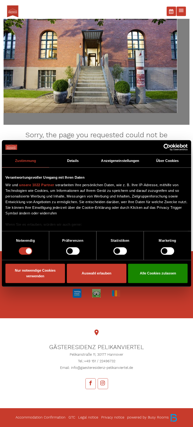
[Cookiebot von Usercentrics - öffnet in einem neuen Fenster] (167, 147)
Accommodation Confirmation (40, 417)
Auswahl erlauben (96, 273)
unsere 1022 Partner (36, 185)
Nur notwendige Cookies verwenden (35, 273)
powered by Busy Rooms (148, 417)
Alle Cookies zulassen (158, 273)
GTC (71, 417)
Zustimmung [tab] (25, 161)
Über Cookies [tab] (167, 161)
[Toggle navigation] (181, 11)
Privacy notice (112, 417)
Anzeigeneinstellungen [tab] (120, 161)
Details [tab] (73, 161)
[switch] (73, 251)
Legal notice (88, 417)
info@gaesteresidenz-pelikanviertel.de (102, 368)
